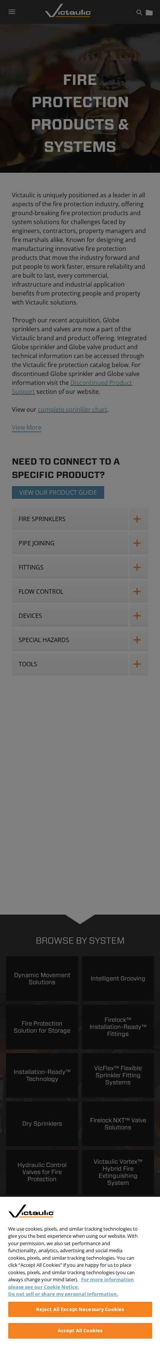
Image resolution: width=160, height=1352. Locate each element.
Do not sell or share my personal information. (63, 1294)
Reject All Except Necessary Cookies (80, 1309)
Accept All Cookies (80, 1330)
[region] (80, 1274)
